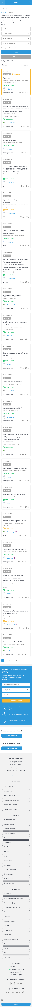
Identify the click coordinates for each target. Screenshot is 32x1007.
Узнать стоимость (11, 736)
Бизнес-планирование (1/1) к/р (14, 494)
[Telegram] (18, 983)
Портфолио (9, 874)
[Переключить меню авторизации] (29, 2)
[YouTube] (21, 983)
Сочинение (7, 842)
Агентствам (7, 935)
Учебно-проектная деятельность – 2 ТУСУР (15, 323)
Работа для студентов (10, 809)
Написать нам (16, 776)
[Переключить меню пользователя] (2, 2)
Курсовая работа (9, 824)
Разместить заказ (16, 700)
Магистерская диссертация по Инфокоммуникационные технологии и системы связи (14, 577)
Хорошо (16, 1004)
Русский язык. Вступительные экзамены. (14, 201)
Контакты (6, 948)
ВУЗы (5, 953)
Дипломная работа (9, 820)
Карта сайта (7, 957)
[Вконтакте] (11, 983)
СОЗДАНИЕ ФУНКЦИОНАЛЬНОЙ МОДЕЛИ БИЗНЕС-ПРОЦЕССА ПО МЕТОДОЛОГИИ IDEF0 (16, 168)
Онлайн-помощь (9, 847)
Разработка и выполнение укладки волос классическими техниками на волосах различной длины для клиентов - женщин (16, 110)
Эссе (5, 856)
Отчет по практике (9, 833)
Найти (16, 52)
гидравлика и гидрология (12, 296)
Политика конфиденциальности (13, 903)
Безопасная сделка (9, 921)
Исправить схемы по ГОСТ (12, 382)
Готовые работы (11, 870)
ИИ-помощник (10, 883)
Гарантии (6, 912)
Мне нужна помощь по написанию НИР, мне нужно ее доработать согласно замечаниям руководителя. (15, 438)
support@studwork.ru (16, 764)
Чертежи (6, 851)
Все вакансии (8, 791)
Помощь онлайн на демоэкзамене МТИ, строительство (15, 612)
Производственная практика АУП (15, 549)
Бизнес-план (7, 860)
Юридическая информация (12, 907)
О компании (7, 894)
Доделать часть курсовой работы (15, 520)
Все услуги (7, 865)
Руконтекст (7, 78)
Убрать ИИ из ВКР (9, 140)
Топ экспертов (8, 930)
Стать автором (12, 748)
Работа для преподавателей (12, 795)
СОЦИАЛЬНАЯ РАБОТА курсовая (15, 468)
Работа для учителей (10, 805)
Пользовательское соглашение (13, 898)
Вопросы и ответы (9, 944)
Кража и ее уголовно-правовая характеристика (14, 232)
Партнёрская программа (11, 939)
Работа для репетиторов (11, 800)
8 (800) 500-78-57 (16, 762)
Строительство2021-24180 (12, 642)
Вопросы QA (9, 879)
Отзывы (6, 925)
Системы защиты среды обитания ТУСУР (15, 354)
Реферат (6, 838)
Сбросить (16, 57)
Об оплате (7, 916)
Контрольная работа (10, 829)
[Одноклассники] (14, 983)
